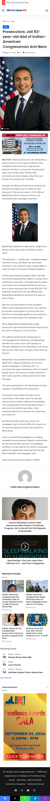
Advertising (21, 780)
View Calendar (6, 677)
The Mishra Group (38, 776)
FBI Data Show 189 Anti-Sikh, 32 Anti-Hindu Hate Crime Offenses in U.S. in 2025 (37, 632)
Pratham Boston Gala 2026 (19, 657)
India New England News (25, 487)
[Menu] (3, 11)
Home (6, 21)
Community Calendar (35, 784)
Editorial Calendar (35, 780)
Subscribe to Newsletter (16, 784)
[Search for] (47, 11)
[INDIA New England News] (16, 10)
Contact (12, 780)
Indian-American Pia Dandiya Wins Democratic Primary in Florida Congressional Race (12, 633)
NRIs (12, 21)
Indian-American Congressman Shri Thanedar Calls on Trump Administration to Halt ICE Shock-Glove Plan (12, 600)
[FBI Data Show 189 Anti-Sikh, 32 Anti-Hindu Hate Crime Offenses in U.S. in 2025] (37, 620)
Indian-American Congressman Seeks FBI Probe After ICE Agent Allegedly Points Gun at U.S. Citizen (36, 599)
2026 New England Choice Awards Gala (25, 672)
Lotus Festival (14, 665)
